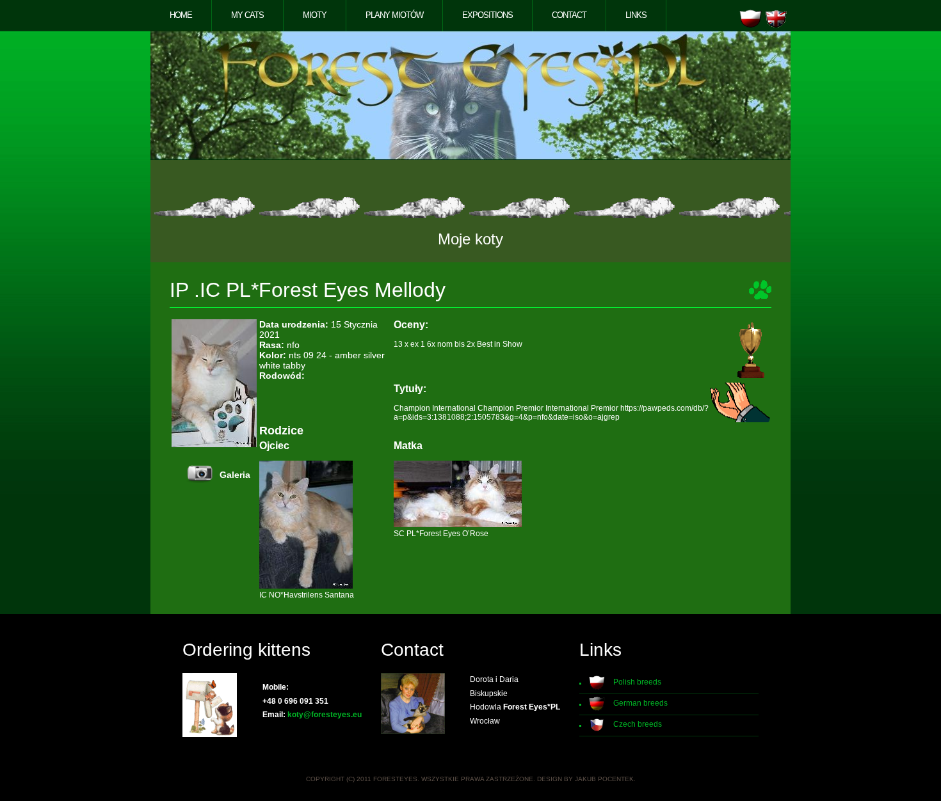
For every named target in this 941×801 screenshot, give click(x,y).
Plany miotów (394, 15)
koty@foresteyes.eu (324, 714)
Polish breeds (637, 682)
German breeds (640, 703)
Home (181, 15)
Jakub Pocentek (604, 778)
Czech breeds (637, 724)
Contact (569, 15)
